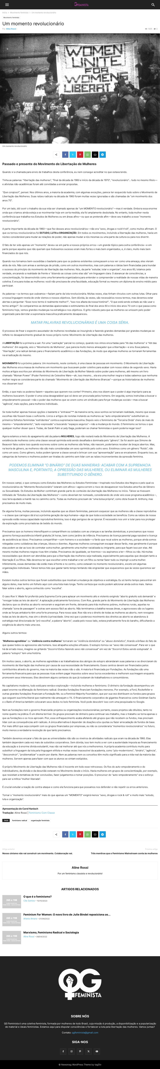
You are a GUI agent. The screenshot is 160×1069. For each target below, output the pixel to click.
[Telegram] (102, 154)
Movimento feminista (19, 12)
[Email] (95, 154)
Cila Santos (29, 900)
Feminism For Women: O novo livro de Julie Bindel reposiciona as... (66, 914)
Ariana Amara (30, 918)
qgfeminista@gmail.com (85, 1032)
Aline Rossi (11, 29)
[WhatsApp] (87, 154)
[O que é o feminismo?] (11, 902)
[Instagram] (71, 1051)
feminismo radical (19, 820)
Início (4, 12)
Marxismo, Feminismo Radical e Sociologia (51, 932)
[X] (73, 154)
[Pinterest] (80, 154)
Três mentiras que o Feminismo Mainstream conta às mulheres (124, 853)
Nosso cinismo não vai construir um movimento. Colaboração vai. (37, 853)
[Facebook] (65, 154)
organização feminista (40, 820)
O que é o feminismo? (37, 896)
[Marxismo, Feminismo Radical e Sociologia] (11, 938)
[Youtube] (97, 1051)
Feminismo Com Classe (42, 812)
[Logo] (80, 1006)
